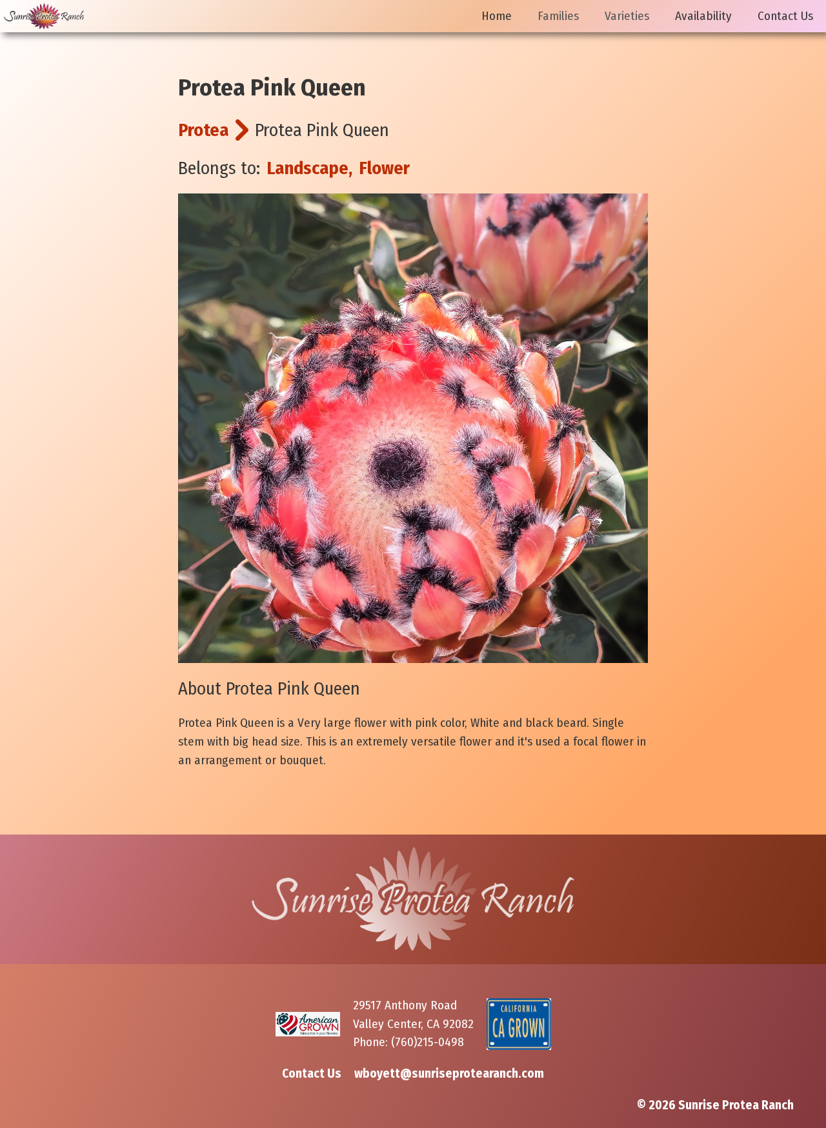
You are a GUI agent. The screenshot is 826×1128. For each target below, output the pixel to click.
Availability (703, 15)
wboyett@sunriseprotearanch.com (449, 1073)
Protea (203, 130)
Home (496, 15)
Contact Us (785, 15)
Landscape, (309, 168)
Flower (384, 168)
